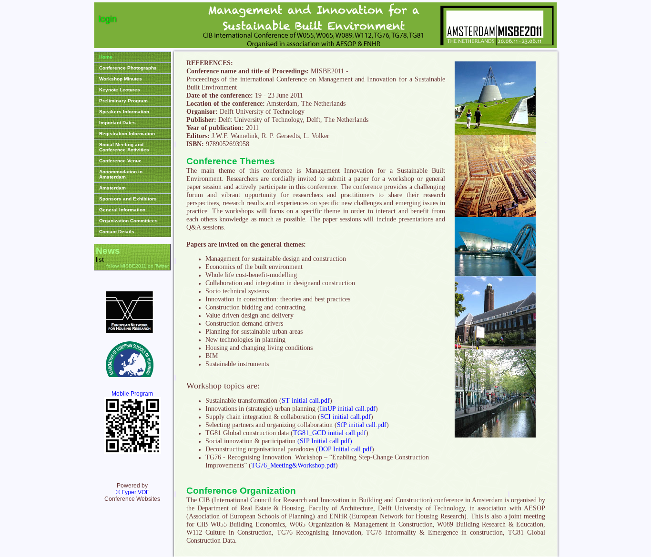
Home (105, 57)
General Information (122, 209)
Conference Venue (120, 160)
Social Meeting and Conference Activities (124, 147)
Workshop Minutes (120, 78)
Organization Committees (128, 220)
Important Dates (117, 122)
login (108, 19)
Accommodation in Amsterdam (120, 174)
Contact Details (116, 231)
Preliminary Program (123, 100)
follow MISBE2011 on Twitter (137, 266)
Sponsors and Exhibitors (128, 198)
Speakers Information (124, 111)
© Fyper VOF (132, 492)
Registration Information (127, 133)
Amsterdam (112, 187)
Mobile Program (132, 393)
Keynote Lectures (119, 89)
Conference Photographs (128, 67)
